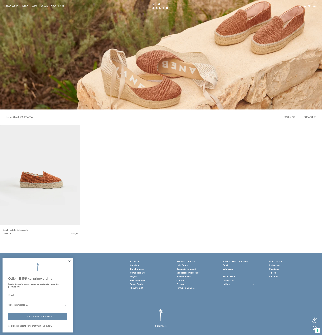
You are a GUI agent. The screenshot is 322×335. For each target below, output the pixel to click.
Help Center (182, 265)
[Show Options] (66, 305)
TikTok (272, 272)
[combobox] (37, 305)
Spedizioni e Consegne (188, 272)
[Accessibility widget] (315, 320)
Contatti (180, 280)
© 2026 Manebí (161, 326)
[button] (4, 175)
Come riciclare (137, 272)
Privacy (180, 284)
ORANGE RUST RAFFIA (23, 117)
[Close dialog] (69, 261)
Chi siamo (135, 265)
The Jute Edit (136, 287)
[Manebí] (161, 6)
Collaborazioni (137, 269)
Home (8, 117)
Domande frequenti (186, 269)
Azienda (135, 261)
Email (226, 265)
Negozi (133, 276)
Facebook (274, 269)
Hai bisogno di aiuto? (235, 261)
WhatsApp (228, 269)
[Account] (305, 6)
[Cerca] (300, 6)
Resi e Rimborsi (184, 276)
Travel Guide (136, 284)
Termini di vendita (185, 287)
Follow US (275, 261)
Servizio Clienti (185, 261)
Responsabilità (137, 280)
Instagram (274, 265)
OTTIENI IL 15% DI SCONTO (38, 316)
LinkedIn (273, 276)
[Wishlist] (309, 6)
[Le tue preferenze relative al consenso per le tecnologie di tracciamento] (317, 330)
